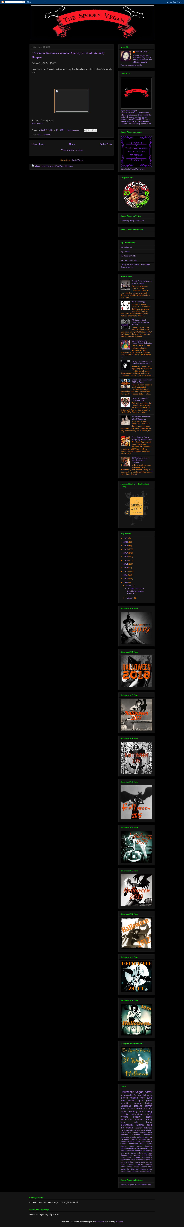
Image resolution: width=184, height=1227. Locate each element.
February (130, 598)
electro (137, 1162)
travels (131, 1141)
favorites (140, 1125)
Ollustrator (99, 1221)
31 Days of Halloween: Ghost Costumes (141, 418)
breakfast (136, 1135)
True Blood (142, 1171)
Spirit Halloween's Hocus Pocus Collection (142, 342)
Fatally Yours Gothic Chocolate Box (140, 399)
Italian (133, 1153)
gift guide (148, 1132)
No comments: (73, 130)
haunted (124, 1141)
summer (138, 1128)
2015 (126, 560)
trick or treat (126, 1132)
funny (128, 1157)
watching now (136, 1111)
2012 (126, 571)
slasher (124, 1146)
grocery (140, 1132)
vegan (139, 1092)
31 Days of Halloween (141, 1095)
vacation (124, 1148)
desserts (137, 1106)
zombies (47, 134)
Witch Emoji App (138, 302)
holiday (148, 1103)
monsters (125, 1135)
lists (133, 1108)
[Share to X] (90, 130)
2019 (126, 545)
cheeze (149, 1141)
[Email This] (85, 130)
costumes (125, 1137)
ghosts (133, 1137)
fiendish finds (137, 1098)
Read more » (37, 123)
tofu (137, 1171)
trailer (133, 1160)
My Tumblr (125, 251)
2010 (126, 579)
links (40, 134)
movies (124, 1098)
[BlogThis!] (87, 130)
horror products (144, 1108)
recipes (139, 1119)
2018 (126, 549)
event (149, 1098)
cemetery (132, 1148)
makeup (140, 1137)
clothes (149, 1130)
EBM (123, 1157)
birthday (140, 1153)
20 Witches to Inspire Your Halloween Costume (141, 460)
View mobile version (72, 149)
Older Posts (106, 144)
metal (146, 1148)
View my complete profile (131, 65)
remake (144, 1167)
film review (131, 1114)
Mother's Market (126, 1171)
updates (136, 1157)
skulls (123, 1111)
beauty (149, 1117)
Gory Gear (130, 1169)
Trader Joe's (140, 1141)
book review (146, 1144)
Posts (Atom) (77, 159)
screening (139, 1164)
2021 (126, 538)
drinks (149, 1139)
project (149, 1169)
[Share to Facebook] (93, 130)
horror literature (144, 1146)
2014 (126, 564)
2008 (126, 582)
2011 (126, 575)
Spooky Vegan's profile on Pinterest (136, 1184)
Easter (123, 1169)
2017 (126, 553)
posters (136, 1167)
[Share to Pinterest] (95, 130)
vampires (140, 1160)
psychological (147, 1157)
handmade (133, 1144)
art (127, 1108)
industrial (138, 1151)
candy (134, 1132)
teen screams (141, 1169)
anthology (130, 1162)
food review (128, 1100)
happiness (135, 1130)
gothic (149, 1100)
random (137, 1155)
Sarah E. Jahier (142, 52)
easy (132, 1146)
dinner (140, 1114)
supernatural (125, 1160)
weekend (148, 1164)
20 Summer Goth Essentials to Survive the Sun (140, 322)
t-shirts (123, 1144)
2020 (126, 542)
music (143, 1130)
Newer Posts (38, 144)
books (128, 1130)
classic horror (130, 1139)
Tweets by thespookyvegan (132, 221)
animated (148, 1153)
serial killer (147, 1155)
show (150, 1167)
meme (134, 1171)
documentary (126, 1155)
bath (147, 1137)
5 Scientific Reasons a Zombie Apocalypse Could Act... (134, 591)
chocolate (148, 1135)
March (129, 586)
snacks (129, 1127)
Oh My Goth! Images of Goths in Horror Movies (142, 362)
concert (130, 1164)
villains (148, 1171)
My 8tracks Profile (128, 256)
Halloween (127, 1092)
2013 (126, 568)
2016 (126, 557)
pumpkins (125, 1103)
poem (143, 1162)
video (136, 1122)
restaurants (126, 1119)
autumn (137, 1103)
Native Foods (126, 1167)
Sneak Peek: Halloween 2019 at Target (142, 381)
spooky (136, 1117)
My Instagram (126, 247)
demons (140, 1148)
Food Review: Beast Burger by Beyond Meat (142, 438)
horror (148, 1092)
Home (72, 144)
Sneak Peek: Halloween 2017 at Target (142, 282)
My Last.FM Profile (129, 260)
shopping (125, 1095)
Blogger (119, 1221)
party (127, 1153)
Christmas (126, 1106)
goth (140, 1100)
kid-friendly (147, 1151)
